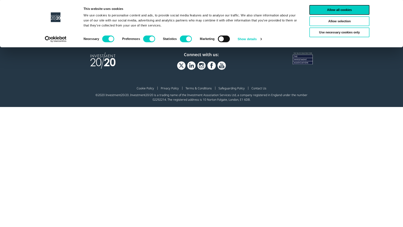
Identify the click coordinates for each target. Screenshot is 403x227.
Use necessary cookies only (339, 32)
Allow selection (339, 21)
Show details (247, 39)
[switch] (149, 39)
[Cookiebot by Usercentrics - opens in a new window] (55, 39)
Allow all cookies (339, 10)
